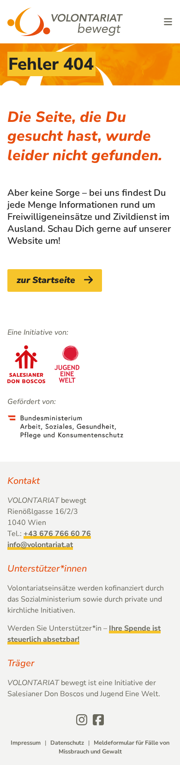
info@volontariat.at (40, 545)
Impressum (26, 743)
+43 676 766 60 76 (57, 534)
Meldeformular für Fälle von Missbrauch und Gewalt (114, 747)
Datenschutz (67, 743)
